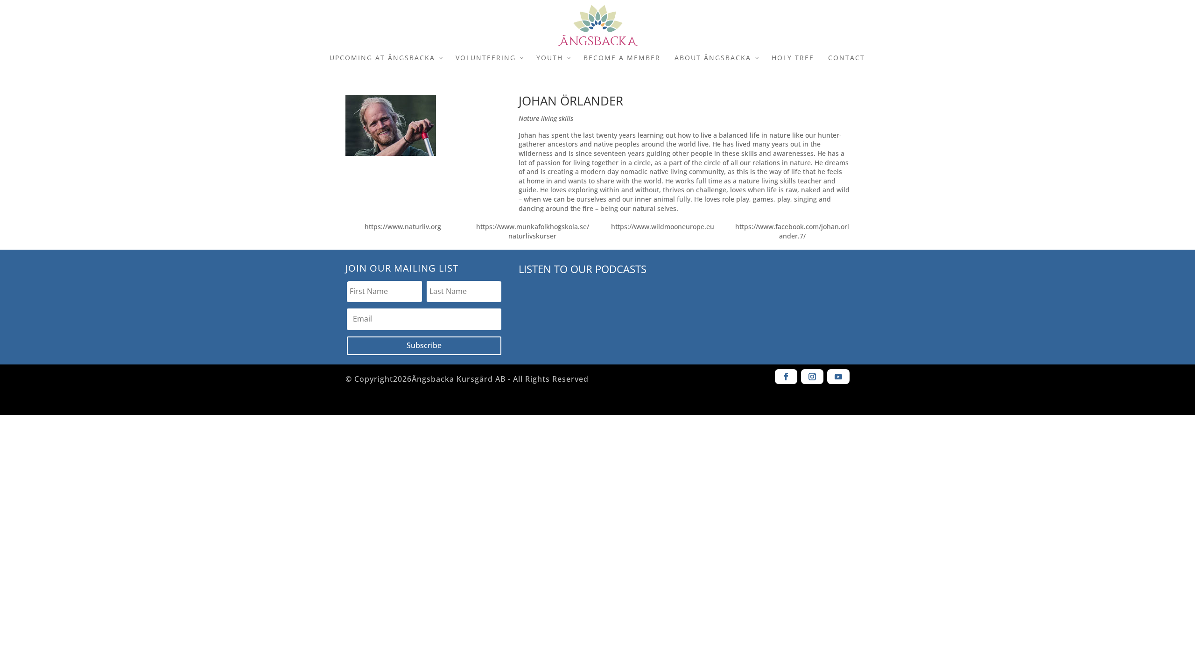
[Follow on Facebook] (786, 376)
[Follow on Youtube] (838, 376)
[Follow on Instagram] (812, 376)
